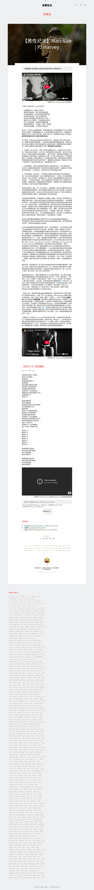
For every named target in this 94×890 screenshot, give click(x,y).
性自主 (10, 712)
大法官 (14, 684)
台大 (35, 650)
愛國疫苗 (23, 715)
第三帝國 (39, 780)
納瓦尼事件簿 (12, 787)
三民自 (50, 550)
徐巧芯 (39, 705)
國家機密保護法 (30, 675)
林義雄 (20, 743)
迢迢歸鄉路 (25, 838)
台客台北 (15, 652)
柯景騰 (15, 745)
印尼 (20, 645)
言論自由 (17, 822)
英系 (25, 801)
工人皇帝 (31, 701)
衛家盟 (10, 819)
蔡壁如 (15, 808)
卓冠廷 (39, 643)
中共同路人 (16, 612)
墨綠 (28, 682)
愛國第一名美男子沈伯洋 (32, 715)
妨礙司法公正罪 (23, 689)
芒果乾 (10, 801)
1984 (27, 596)
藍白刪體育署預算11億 (22, 815)
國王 (39, 678)
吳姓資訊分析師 (13, 668)
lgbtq (24, 605)
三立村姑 (11, 610)
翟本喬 (27, 794)
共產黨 (34, 633)
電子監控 (24, 863)
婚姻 (10, 691)
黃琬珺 (10, 877)
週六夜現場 (12, 840)
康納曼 (21, 703)
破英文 (20, 777)
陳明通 (29, 856)
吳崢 (24, 668)
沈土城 (38, 757)
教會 (28, 726)
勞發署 (19, 643)
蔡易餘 (34, 808)
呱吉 (36, 671)
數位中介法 (36, 726)
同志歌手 (11, 666)
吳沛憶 (33, 668)
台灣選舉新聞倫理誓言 (38, 657)
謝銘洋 (15, 826)
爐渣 (30, 766)
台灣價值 (11, 654)
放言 (17, 724)
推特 (35, 722)
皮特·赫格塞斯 (18, 775)
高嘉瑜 (17, 870)
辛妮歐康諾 (12, 836)
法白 (23, 759)
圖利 (29, 680)
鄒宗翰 (10, 845)
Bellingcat (31, 601)
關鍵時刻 (11, 854)
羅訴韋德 (40, 789)
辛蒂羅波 (18, 836)
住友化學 (22, 619)
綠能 (37, 787)
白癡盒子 (29, 773)
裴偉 (35, 819)
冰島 (38, 633)
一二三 (38, 605)
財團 (10, 829)
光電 (23, 626)
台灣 (29, 652)
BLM (21, 601)
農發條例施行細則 (13, 838)
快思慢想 (22, 710)
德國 (37, 708)
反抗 (43, 645)
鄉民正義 (40, 843)
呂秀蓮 (32, 671)
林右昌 (15, 740)
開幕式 (25, 852)
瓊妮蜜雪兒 (37, 770)
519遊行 (26, 598)
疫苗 (19, 773)
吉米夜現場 (27, 664)
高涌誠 (22, 870)
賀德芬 (52, 546)
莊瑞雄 (16, 803)
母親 (29, 750)
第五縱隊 (11, 782)
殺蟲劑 (25, 750)
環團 (28, 770)
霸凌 (64, 546)
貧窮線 (27, 829)
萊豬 (44, 803)
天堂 (10, 687)
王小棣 (37, 768)
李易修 (42, 736)
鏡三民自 (18, 849)
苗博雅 (20, 801)
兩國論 (27, 631)
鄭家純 (25, 845)
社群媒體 (29, 777)
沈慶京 (43, 757)
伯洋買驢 (16, 619)
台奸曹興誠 (39, 650)
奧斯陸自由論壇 (31, 687)
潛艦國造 (39, 763)
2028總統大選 (12, 598)
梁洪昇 (39, 745)
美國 (50, 548)
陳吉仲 (36, 854)
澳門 (44, 763)
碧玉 (25, 777)
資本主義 (21, 831)
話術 (16, 824)
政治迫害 (23, 726)
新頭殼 (32, 731)
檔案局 (32, 747)
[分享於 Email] (53, 538)
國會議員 (23, 678)
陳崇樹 (15, 856)
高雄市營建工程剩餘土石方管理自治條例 (18, 873)
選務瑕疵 (22, 840)
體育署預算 (12, 870)
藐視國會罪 (37, 815)
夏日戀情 (37, 682)
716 (35, 550)
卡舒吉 (15, 645)
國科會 (43, 678)
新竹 (10, 731)
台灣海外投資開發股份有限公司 (16, 657)
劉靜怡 (25, 638)
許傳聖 (26, 822)
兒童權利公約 (12, 629)
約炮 (40, 782)
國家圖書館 (22, 675)
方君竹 (37, 731)
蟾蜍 (38, 817)
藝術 (42, 815)
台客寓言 (21, 652)
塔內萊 (24, 682)
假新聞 (37, 624)
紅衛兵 (26, 784)
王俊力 (24, 768)
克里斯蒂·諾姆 (41, 626)
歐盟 (44, 747)
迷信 (36, 838)
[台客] (47, 560)
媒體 (19, 691)
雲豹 (19, 863)
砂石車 (15, 777)
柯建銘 (42, 743)
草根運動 (33, 801)
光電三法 (27, 626)
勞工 (15, 643)
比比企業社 (42, 750)
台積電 (19, 659)
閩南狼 (36, 852)
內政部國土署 (32, 629)
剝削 (31, 636)
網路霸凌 (26, 789)
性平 (40, 710)
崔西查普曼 (21, 701)
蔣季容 (22, 812)
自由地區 (17, 798)
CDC (10, 603)
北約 (27, 643)
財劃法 (42, 826)
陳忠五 (25, 856)
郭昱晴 (29, 843)
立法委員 (22, 780)
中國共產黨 (27, 612)
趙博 (32, 833)
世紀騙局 (41, 610)
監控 (30, 775)
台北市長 (24, 650)
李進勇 (15, 738)
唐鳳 (20, 673)
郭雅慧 (34, 843)
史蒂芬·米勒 (38, 661)
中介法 (10, 612)
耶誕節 (40, 794)
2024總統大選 (33, 596)
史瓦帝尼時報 (24, 661)
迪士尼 (31, 838)
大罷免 (19, 684)
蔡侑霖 (10, 808)
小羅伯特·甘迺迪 (22, 696)
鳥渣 (31, 873)
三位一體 (24, 608)
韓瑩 (18, 866)
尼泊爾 (26, 698)
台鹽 (27, 659)
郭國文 (20, 843)
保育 (22, 624)
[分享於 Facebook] (40, 538)
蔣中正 (17, 812)
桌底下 (29, 745)
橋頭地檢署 (26, 747)
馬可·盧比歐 (20, 868)
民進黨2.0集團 (23, 754)
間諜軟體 (31, 852)
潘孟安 (34, 763)
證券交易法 (26, 826)
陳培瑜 (10, 856)
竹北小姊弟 (33, 780)
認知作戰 (26, 824)
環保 (25, 770)
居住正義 (45, 550)
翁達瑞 (17, 794)
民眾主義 (32, 752)
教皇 (31, 726)
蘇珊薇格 (25, 817)
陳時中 (39, 856)
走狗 (25, 833)
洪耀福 (20, 761)
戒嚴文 (10, 722)
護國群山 (32, 826)
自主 (35, 796)
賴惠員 (41, 831)
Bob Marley (39, 601)
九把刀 (20, 615)
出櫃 (42, 633)
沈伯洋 (33, 757)
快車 (27, 710)
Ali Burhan (43, 506)
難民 (10, 863)
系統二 (30, 782)
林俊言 (43, 738)
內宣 (18, 629)
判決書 (27, 636)
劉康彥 (20, 638)
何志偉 (32, 619)
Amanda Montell (14, 601)
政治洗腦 (17, 726)
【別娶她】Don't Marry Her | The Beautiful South (41, 525)
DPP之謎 (21, 603)
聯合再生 (17, 796)
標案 (21, 747)
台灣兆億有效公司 (19, 654)
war (29, 605)
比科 (10, 752)
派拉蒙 (25, 761)
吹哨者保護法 (17, 671)
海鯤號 (29, 761)
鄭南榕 (20, 845)
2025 (39, 596)
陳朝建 (15, 859)
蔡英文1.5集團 (12, 810)
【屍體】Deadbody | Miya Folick (34, 527)
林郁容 (25, 743)
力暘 (29, 638)
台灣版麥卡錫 (28, 657)
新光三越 (38, 729)
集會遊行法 (32, 861)
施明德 (42, 731)
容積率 (20, 694)
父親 (38, 766)
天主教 (42, 684)
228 (18, 598)
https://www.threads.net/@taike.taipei (48, 572)
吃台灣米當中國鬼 (19, 664)
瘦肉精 (23, 773)
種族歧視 (11, 780)
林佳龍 (33, 738)
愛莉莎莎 (11, 717)
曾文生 (40, 733)
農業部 (29, 836)
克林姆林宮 (33, 626)
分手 (16, 636)
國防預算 (16, 680)
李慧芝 (37, 736)
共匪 (25, 633)
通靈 (39, 838)
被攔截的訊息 (22, 819)
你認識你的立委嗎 (23, 622)
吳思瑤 (28, 668)
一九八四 (33, 605)
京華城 (42, 615)
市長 (10, 703)
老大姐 (35, 794)
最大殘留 (11, 736)
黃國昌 (34, 875)
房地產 (15, 722)
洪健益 (15, 761)
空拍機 (16, 780)
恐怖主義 (20, 712)
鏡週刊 (38, 849)
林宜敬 (26, 740)
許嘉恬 (26, 550)
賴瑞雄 (20, 833)
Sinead (43, 603)
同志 (39, 664)
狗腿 (10, 768)
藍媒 (10, 815)
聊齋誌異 (11, 796)
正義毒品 (11, 750)
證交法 (20, 826)
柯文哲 (40, 546)
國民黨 (35, 678)
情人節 (33, 712)
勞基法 (10, 643)
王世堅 (19, 768)
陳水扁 (25, 859)
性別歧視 (30, 546)
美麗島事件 (12, 794)
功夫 (33, 638)
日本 (14, 733)
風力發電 (32, 866)
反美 (27, 647)
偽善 (19, 626)
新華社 (24, 731)
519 (21, 598)
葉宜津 (26, 805)
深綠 (34, 761)
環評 (32, 770)
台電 (24, 659)
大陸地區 (37, 684)
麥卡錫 (34, 873)
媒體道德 (24, 691)
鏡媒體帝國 (29, 849)
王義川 (42, 768)
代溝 (21, 617)
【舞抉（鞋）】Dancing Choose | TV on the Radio (40, 529)
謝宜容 (10, 826)
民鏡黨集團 (12, 757)
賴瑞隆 (15, 833)
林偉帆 (10, 740)
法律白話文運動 (16, 759)
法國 (10, 759)
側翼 (15, 626)
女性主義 (25, 548)
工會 (36, 701)
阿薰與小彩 (21, 854)
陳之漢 (27, 854)
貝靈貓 (37, 826)
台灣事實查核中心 (36, 652)
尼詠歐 (31, 698)
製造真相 (39, 819)
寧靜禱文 (26, 694)
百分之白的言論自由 (37, 773)
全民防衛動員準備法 (19, 631)
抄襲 (20, 722)
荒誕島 (38, 801)
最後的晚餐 (17, 736)
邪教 (34, 840)
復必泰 (27, 708)
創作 (35, 636)
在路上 (37, 680)
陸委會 (15, 861)
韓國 (14, 866)
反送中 (30, 647)
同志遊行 (24, 666)
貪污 (31, 829)
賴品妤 (36, 831)
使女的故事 (31, 622)
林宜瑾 (30, 740)
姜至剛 (36, 689)
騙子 (39, 868)
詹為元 (20, 824)
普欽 (31, 733)
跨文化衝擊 (37, 833)
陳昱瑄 (34, 856)
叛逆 (40, 647)
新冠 (43, 729)
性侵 (30, 710)
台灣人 (43, 652)
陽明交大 (26, 861)
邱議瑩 (10, 843)
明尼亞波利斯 (20, 733)
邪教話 (38, 840)
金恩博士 (28, 847)
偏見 (42, 624)
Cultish (15, 603)
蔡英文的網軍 (29, 810)
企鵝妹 (29, 617)
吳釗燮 (37, 668)
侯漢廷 (42, 622)
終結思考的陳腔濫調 (25, 787)
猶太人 (14, 768)
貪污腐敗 (36, 829)
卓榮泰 (10, 645)
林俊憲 (38, 738)
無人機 (14, 766)
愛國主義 (17, 715)
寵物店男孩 (36, 694)
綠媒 (33, 787)
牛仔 (42, 766)
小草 (35, 696)
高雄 (37, 870)
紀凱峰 (35, 782)
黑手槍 (20, 877)
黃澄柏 (42, 875)
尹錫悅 (10, 698)
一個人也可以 (12, 608)
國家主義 (16, 675)
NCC (26, 603)
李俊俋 (28, 736)
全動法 (38, 629)
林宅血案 (21, 740)
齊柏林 (43, 877)
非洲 (10, 866)
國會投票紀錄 (39, 675)
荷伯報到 (11, 803)
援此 (39, 722)
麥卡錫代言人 (12, 875)
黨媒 (64, 550)
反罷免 (22, 647)
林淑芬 (15, 743)
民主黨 (27, 752)
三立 (37, 608)
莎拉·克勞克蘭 (23, 803)
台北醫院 (30, 650)
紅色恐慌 (21, 784)
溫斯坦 (22, 763)
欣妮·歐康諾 (38, 747)
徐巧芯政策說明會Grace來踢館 (16, 708)
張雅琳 (25, 705)
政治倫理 (38, 724)
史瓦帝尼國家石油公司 (14, 661)
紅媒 (16, 784)
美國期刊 (15, 791)
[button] (47, 511)
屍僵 (41, 698)
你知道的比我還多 (13, 622)
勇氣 (31, 640)
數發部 (22, 729)
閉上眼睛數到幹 (13, 852)
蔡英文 (39, 808)
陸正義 (20, 861)
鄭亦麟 (15, 845)
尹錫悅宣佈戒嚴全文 (18, 698)
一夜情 (18, 608)
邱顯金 (15, 843)
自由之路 (11, 798)
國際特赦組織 (23, 680)
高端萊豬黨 (32, 870)
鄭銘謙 (39, 845)
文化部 (27, 729)
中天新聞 (33, 612)
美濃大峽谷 (36, 791)
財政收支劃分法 (16, 829)
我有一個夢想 (17, 719)
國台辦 (34, 673)
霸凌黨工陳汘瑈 (59, 307)
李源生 (10, 738)
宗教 (34, 691)
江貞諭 (21, 757)
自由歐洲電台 (30, 798)
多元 (42, 682)
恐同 (15, 712)
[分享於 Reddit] (50, 538)
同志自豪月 (17, 666)
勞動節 (34, 640)
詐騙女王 (41, 822)
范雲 (28, 801)
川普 (30, 548)
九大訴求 (36, 106)
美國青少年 (29, 791)
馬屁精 (30, 868)
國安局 (43, 673)
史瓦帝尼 (32, 659)
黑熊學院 (26, 877)
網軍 (46, 548)
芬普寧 (15, 801)
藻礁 (10, 817)
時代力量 (27, 733)
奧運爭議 (42, 687)
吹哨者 (10, 671)
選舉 (30, 840)
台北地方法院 (12, 650)
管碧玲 (16, 782)
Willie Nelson (17, 605)
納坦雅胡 (31, 784)
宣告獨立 (11, 694)
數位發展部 (12, 729)
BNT (25, 601)
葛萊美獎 (41, 805)
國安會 (10, 675)
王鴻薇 (15, 770)
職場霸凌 (23, 796)
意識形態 (11, 715)
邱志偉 (43, 840)
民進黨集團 (37, 754)
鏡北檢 (23, 849)
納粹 (18, 787)
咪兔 (68, 546)
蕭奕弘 (32, 812)
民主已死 (15, 752)
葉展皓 (30, 805)
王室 (33, 768)
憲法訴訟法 (40, 717)
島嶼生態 (15, 701)
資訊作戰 (27, 831)
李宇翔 (33, 736)
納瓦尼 (36, 784)
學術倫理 (29, 691)
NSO (30, 603)
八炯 (42, 631)
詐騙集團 (11, 824)
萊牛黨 (39, 803)
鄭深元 (34, 845)
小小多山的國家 (13, 696)
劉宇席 (10, 638)
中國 (22, 612)
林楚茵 (10, 743)
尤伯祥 (42, 696)
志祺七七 (16, 710)
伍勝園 (10, 619)
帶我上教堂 (15, 703)
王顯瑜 (10, 770)
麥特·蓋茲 (19, 875)
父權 (42, 548)
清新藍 (38, 761)
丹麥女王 (15, 615)
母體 (33, 750)
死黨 (21, 750)
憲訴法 (10, 719)
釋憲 (24, 847)
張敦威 (15, 705)
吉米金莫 (34, 664)
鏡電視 (43, 849)
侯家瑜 (37, 622)
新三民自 (32, 729)
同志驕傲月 (30, 666)
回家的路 (29, 673)
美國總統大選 (22, 791)
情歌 (37, 712)
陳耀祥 (43, 859)
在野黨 (42, 680)
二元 (25, 615)
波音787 (42, 759)
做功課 (10, 626)
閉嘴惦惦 (20, 852)
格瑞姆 (20, 745)
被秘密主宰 (29, 819)
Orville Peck (35, 603)
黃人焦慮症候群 (27, 875)
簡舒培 (21, 782)
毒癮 (37, 750)
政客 (34, 548)
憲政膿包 (21, 717)
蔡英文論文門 (58, 546)
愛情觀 (41, 715)
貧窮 (23, 829)
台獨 (10, 659)
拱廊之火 (30, 722)
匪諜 (35, 643)
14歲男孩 (22, 596)
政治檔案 (11, 726)
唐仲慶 (15, 673)
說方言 (30, 824)
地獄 (10, 682)
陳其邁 (32, 854)
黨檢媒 (38, 877)
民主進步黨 (21, 752)
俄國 (10, 624)
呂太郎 (23, 671)
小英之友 (30, 696)
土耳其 (33, 680)
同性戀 (36, 666)
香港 (14, 868)
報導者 (19, 682)
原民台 (24, 645)
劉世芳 (39, 636)
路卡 (43, 833)
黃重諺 (15, 877)
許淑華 (35, 822)
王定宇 (28, 768)
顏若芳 (26, 866)
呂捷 (28, 671)
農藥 (20, 838)
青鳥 (38, 863)
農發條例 (34, 836)
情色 (41, 712)
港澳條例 (17, 763)
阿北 (16, 854)
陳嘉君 (41, 854)
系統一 (26, 782)
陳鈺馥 (10, 861)
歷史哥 (16, 750)
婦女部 (14, 691)
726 (33, 598)
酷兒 (20, 847)
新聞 (14, 731)
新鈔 (28, 731)
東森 (24, 738)
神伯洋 (34, 777)
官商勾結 (39, 691)
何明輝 (36, 619)
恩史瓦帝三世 (27, 712)
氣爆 (17, 757)
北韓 (31, 643)
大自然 (32, 684)
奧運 (37, 687)
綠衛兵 (16, 789)
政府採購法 (26, 724)
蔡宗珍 (25, 808)
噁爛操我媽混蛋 (62, 283)
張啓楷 (10, 705)
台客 (47, 57)
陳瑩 (39, 859)
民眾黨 (35, 546)
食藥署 (41, 866)
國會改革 (17, 678)
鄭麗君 (10, 847)
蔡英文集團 (46, 546)
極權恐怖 (16, 747)
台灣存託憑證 (41, 654)
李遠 (20, 738)
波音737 (36, 759)
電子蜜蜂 (29, 863)
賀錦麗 (15, 831)
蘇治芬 (19, 817)
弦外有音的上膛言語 (38, 703)
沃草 (29, 757)
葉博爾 (21, 805)
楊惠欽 (10, 747)
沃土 (26, 757)
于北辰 (28, 615)
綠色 (40, 787)
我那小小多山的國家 (32, 719)
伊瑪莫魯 (41, 617)
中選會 (38, 612)
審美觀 (30, 694)
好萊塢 (16, 689)
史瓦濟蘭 (31, 661)
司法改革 (39, 550)
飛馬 (37, 866)
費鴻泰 (41, 829)
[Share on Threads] (46, 538)
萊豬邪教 (11, 805)
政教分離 (32, 724)
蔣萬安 (27, 812)
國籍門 (10, 680)
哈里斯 (10, 673)
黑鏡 (30, 877)
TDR (10, 605)
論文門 (35, 824)
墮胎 (32, 682)
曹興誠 (35, 733)
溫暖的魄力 (28, 763)
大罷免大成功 (26, 684)
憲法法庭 (34, 717)
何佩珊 (27, 619)
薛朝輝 (41, 812)
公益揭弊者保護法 (13, 633)
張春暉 (20, 705)
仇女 (26, 546)
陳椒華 (20, 859)
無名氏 (19, 766)
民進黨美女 (30, 754)
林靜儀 (29, 743)
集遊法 (37, 861)
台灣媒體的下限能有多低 (30, 654)
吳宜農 (19, 668)
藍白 (14, 815)
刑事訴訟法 (21, 636)
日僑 (10, 733)
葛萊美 (35, 805)
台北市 (18, 650)
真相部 (39, 775)
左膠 (40, 701)
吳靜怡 (42, 668)
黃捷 (39, 875)
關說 (40, 852)
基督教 (14, 682)
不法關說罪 (21, 610)
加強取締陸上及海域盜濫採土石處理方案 (18, 640)
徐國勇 (34, 705)
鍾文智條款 (12, 849)
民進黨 (38, 548)
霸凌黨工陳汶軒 (45, 309)
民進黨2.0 (16, 754)
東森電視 (28, 738)
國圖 (39, 673)
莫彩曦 (30, 803)
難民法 (14, 863)
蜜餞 (34, 817)
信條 (26, 624)
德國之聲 (42, 708)
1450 (17, 596)
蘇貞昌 (29, 817)
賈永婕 (32, 831)
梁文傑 (34, 745)
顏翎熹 (22, 866)
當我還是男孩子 (13, 773)
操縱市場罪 (12, 724)
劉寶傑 (15, 638)
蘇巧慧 (14, 817)
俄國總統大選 (16, 624)
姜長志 (40, 689)
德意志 (10, 710)
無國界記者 (25, 766)
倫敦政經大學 (31, 624)
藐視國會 (31, 815)
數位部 (17, 729)
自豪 (36, 798)
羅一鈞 (34, 789)
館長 (10, 868)
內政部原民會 (24, 629)
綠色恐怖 (11, 789)
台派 (26, 652)
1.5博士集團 (12, 596)
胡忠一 (28, 796)
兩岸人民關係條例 (35, 631)
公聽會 (20, 633)
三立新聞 (56, 550)
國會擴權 (11, 678)
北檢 (24, 643)
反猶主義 (17, 647)
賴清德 (10, 833)
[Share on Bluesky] (43, 538)
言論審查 (11, 822)
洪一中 (10, 761)
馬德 (35, 868)
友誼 (28, 645)
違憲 (17, 840)
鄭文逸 (29, 845)
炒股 (10, 766)
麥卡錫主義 (40, 873)
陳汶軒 (68, 550)
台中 (44, 647)
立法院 (27, 780)
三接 (29, 608)
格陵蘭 (25, 745)
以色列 (25, 617)
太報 (20, 687)
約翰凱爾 (11, 784)
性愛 (44, 710)
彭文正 (29, 705)
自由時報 (55, 548)
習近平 (22, 794)
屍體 (10, 701)
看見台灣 (34, 775)
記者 (22, 822)
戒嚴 (40, 719)
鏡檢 (35, 849)
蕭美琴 (36, 812)
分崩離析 (11, 636)
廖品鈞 (30, 703)
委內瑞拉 (31, 689)
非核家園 (43, 863)
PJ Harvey (39, 505)
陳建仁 (20, 856)
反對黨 (38, 645)
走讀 (28, 833)
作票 (41, 619)
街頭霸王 (43, 817)
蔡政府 (29, 808)
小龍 (39, 696)
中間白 (43, 612)
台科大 (14, 659)
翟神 (31, 794)
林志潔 (35, 740)
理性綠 (20, 770)
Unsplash (34, 506)
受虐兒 (35, 647)
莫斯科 (35, 803)
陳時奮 (10, 859)
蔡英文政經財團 (66, 548)
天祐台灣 (15, 687)
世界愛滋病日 (29, 610)
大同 (10, 684)
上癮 (16, 610)
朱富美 (23, 736)
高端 (27, 870)
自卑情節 (40, 796)
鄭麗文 (15, 847)
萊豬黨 (59, 548)
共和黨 (29, 633)
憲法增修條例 (28, 717)
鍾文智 (37, 847)
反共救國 (33, 645)
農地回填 (24, 836)
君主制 (40, 666)
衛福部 (15, 819)
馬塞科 (26, 868)
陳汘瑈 (30, 550)
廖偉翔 (26, 703)
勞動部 (39, 640)
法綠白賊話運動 (29, 759)
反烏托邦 (11, 647)
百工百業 (11, 775)
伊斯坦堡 (35, 617)
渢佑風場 (11, 763)
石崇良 (10, 777)
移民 (39, 777)
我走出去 (24, 719)
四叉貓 (24, 673)
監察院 (25, 775)
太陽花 (24, 687)
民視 (60, 550)
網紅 (21, 789)
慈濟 (16, 717)
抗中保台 (25, 722)
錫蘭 (33, 847)
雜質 (42, 861)
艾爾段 (39, 798)
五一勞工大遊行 (35, 615)
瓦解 (43, 770)
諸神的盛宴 (41, 824)
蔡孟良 (20, 808)
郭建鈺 (25, 843)
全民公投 (11, 631)
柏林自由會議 (36, 743)
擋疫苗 (43, 722)
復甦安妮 (32, 708)
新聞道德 (19, 731)
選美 (27, 840)
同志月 (42, 664)
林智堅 (40, 740)
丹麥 (10, 615)
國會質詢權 (29, 678)
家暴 (16, 694)
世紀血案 (36, 610)
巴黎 (44, 701)
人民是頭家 (12, 617)
